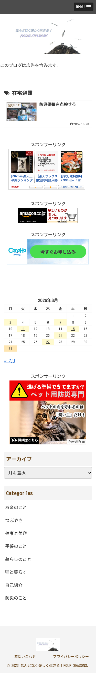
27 (48, 342)
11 (23, 329)
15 (73, 329)
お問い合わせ (25, 656)
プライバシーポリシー (71, 656)
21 (60, 335)
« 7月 (9, 360)
